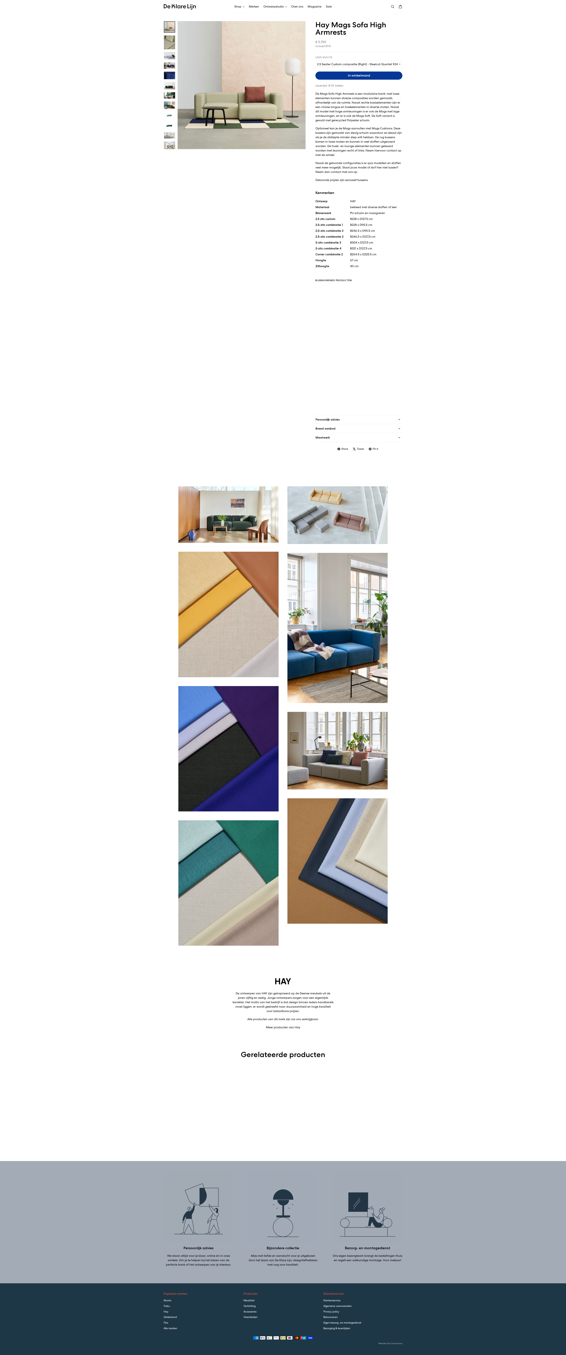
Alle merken (170, 1328)
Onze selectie (323, 57)
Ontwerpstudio (274, 6)
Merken (254, 6)
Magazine (314, 6)
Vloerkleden (250, 1317)
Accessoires (249, 1311)
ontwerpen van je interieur (212, 1264)
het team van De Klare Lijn (274, 1260)
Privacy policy (331, 1311)
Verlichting (249, 1306)
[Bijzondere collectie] (283, 1207)
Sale (329, 6)
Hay (166, 1311)
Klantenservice (331, 1300)
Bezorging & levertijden (336, 1328)
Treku (167, 1306)
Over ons (297, 6)
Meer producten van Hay (283, 1027)
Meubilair (249, 1300)
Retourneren (330, 1317)
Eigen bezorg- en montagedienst (342, 1322)
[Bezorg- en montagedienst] (367, 1207)
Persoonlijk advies (327, 419)
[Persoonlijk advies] (198, 1207)
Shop (238, 6)
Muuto (167, 1300)
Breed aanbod (325, 428)
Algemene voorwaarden (337, 1306)
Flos (166, 1322)
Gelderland (170, 1317)
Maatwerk (322, 437)
